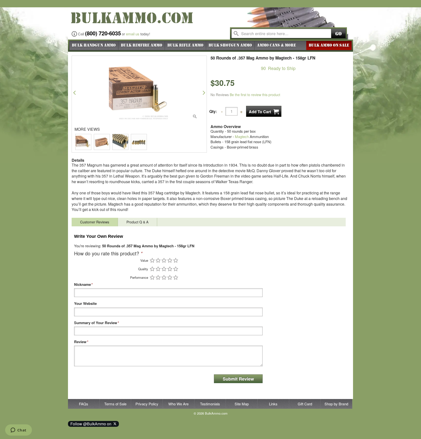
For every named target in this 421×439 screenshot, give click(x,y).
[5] (176, 260)
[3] (164, 260)
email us (132, 33)
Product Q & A (137, 222)
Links (273, 403)
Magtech (242, 136)
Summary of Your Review (95, 322)
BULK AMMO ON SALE (329, 45)
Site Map (242, 403)
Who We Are (178, 403)
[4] (170, 260)
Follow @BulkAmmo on (91, 424)
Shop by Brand (336, 403)
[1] (152, 260)
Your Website (85, 303)
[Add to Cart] (263, 111)
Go (338, 34)
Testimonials (210, 403)
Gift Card (305, 403)
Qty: (213, 111)
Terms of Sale (115, 403)
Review (80, 341)
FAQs (83, 403)
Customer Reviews (94, 222)
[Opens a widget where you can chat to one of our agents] (18, 430)
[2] (158, 260)
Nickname (82, 284)
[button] (74, 92)
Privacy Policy (146, 403)
